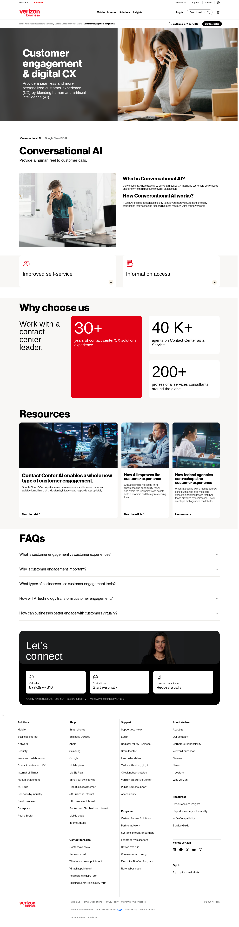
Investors (178, 772)
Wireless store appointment (85, 861)
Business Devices (79, 736)
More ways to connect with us (106, 698)
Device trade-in (130, 846)
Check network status (134, 772)
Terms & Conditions (92, 902)
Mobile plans (76, 765)
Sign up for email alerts (186, 872)
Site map (75, 902)
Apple (72, 743)
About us (178, 729)
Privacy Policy (112, 902)
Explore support (75, 698)
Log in (58, 698)
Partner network (130, 825)
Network (23, 743)
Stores (208, 2)
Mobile (101, 12)
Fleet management (29, 779)
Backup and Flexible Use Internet (88, 808)
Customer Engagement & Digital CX (99, 23)
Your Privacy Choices (106, 909)
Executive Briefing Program (137, 861)
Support (196, 2)
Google (73, 758)
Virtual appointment (80, 868)
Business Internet (28, 736)
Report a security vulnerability (190, 811)
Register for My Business (136, 743)
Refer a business (131, 868)
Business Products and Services (39, 23)
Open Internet (78, 917)
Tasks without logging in (135, 765)
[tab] (30, 138)
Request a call (168, 687)
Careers (177, 758)
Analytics (92, 917)
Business (38, 2)
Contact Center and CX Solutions (68, 23)
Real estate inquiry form (83, 875)
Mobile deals (76, 815)
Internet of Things (28, 772)
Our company (181, 736)
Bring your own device (82, 779)
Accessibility (128, 794)
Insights (137, 12)
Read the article (133, 514)
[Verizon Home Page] (27, 904)
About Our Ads (147, 909)
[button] (218, 2)
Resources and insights (186, 803)
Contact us (180, 2)
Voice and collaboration (31, 758)
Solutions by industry (30, 794)
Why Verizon (180, 779)
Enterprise (24, 808)
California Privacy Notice (133, 902)
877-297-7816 (41, 687)
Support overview (131, 729)
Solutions (124, 12)
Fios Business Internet (82, 786)
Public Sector (25, 815)
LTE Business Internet (82, 801)
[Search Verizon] (199, 12)
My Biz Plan (76, 772)
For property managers (134, 839)
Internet (112, 12)
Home (21, 23)
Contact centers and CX (32, 765)
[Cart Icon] (218, 12)
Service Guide (181, 825)
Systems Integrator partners (137, 832)
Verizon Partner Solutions (136, 818)
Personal (23, 2)
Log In (179, 12)
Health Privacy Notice (82, 909)
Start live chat (104, 687)
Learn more (182, 514)
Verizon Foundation (184, 750)
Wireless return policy (134, 854)
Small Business (26, 801)
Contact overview (79, 846)
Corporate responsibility (187, 743)
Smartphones (77, 729)
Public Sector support (134, 786)
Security (22, 750)
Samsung (74, 750)
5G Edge (23, 786)
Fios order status (131, 758)
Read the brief (30, 514)
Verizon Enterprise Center (136, 779)
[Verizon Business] (29, 12)
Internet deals (77, 822)
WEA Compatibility (184, 818)
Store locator (129, 750)
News (176, 765)
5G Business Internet (81, 794)
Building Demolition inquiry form (87, 882)
